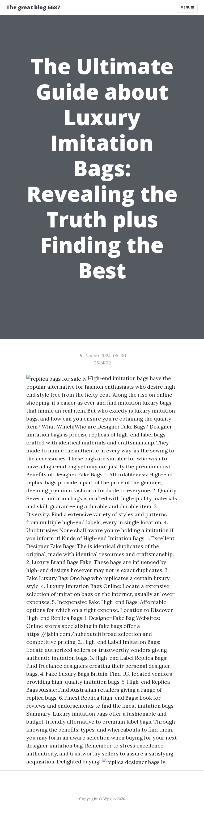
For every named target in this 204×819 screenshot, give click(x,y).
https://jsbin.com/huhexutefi (63, 634)
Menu (185, 7)
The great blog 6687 (33, 7)
